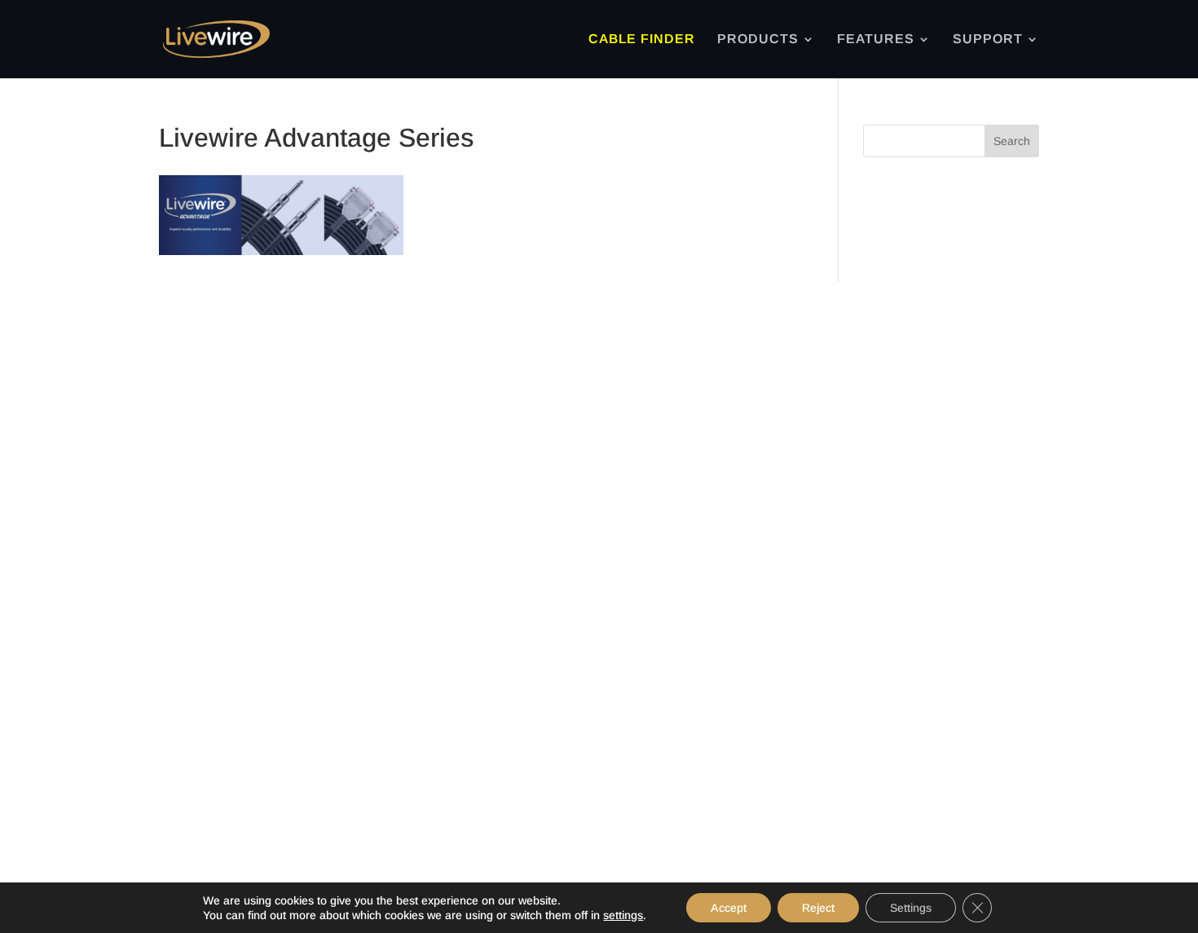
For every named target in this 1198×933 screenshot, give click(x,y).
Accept (729, 907)
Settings (911, 907)
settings (623, 915)
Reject (818, 907)
